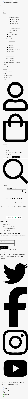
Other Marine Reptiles (15, 49)
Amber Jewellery (7, 71)
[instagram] (15, 356)
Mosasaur (11, 47)
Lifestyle (5, 73)
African (10, 32)
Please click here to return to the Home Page (13, 206)
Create (16, 384)
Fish (10, 43)
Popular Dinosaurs (14, 17)
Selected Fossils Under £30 (13, 62)
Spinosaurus (14, 23)
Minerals (5, 69)
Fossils (4, 13)
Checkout (16, 157)
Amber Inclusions (10, 58)
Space (4, 64)
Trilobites (11, 54)
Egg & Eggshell (15, 28)
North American (13, 30)
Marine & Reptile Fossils (12, 38)
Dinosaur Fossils (10, 15)
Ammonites (12, 41)
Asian (10, 36)
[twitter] (15, 285)
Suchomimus (15, 26)
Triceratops (14, 21)
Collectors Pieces (10, 60)
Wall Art (8, 77)
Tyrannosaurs (15, 19)
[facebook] (15, 326)
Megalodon (12, 45)
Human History (7, 66)
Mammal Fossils (10, 56)
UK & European (13, 34)
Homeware (9, 75)
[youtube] (15, 379)
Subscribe (4, 247)
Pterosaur (11, 51)
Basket (8, 157)
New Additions (7, 10)
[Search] (24, 191)
